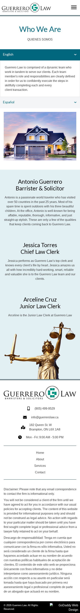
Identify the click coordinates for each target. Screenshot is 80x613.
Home (40, 452)
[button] (74, 7)
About (40, 459)
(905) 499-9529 (45, 408)
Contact (40, 472)
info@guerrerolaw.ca (44, 417)
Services (40, 465)
